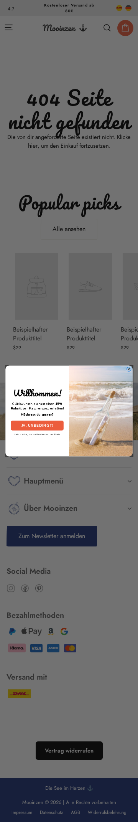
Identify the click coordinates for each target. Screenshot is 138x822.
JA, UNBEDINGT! (37, 425)
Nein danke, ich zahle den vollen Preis (37, 434)
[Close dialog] (129, 369)
